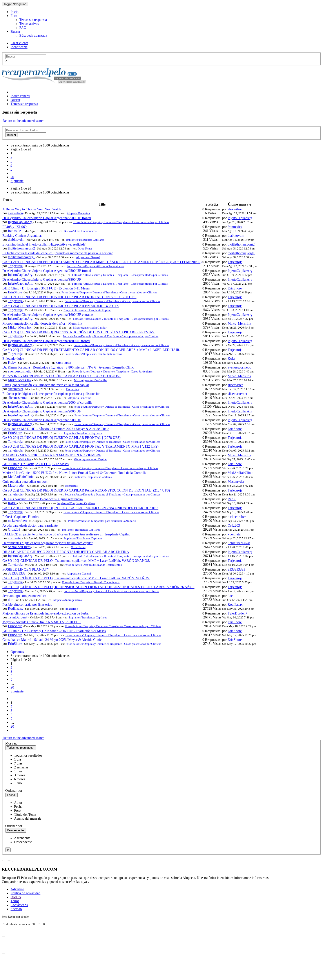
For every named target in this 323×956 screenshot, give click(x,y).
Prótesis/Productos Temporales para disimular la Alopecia (102, 520)
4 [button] (11, 165)
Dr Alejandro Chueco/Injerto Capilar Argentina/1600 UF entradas (47, 314)
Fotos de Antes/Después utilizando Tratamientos (95, 266)
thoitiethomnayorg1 (21, 257)
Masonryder (16, 485)
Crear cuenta (19, 43)
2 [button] (11, 157)
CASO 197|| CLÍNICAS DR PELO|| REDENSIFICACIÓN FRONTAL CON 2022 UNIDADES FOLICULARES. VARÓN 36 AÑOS (98, 587)
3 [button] (11, 161)
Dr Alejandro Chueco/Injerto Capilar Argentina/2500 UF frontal (46, 218)
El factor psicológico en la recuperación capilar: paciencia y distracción (51, 394)
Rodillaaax (15, 608)
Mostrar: (11, 743)
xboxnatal (15, 538)
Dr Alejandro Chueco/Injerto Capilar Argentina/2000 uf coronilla (47, 402)
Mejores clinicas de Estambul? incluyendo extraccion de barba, (45, 613)
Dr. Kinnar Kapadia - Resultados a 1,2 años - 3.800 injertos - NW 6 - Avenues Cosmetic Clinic (68, 367)
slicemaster (15, 389)
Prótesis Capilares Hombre (20, 517)
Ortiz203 (14, 529)
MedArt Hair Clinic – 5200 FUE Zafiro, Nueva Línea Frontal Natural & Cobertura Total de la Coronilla (74, 473)
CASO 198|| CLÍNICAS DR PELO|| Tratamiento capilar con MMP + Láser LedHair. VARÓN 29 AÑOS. (76, 578)
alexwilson (15, 213)
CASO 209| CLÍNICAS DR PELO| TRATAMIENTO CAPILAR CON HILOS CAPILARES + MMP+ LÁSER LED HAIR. (91, 350)
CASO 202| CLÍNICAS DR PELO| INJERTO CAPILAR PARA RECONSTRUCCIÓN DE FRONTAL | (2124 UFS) (86, 490)
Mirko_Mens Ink (19, 327)
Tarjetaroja (15, 266)
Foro (14, 16)
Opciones (17, 652)
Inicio (14, 12)
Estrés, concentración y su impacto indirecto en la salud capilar (45, 385)
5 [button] (11, 169)
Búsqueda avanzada (33, 35)
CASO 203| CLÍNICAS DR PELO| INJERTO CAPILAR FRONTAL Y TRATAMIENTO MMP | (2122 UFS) (80, 446)
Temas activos (29, 23)
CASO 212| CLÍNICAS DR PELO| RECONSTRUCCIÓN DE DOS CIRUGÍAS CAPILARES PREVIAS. (78, 332)
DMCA (16, 897)
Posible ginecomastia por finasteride (27, 604)
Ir (8, 849)
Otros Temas (85, 248)
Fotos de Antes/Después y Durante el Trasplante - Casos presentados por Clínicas (121, 222)
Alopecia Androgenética (67, 600)
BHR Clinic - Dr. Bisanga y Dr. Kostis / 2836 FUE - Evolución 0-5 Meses (54, 631)
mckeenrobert (17, 520)
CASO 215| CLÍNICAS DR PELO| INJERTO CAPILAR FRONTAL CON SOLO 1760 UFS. (69, 297)
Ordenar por (13, 790)
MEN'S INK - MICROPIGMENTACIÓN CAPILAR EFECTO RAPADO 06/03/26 (61, 376)
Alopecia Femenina (78, 213)
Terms (15, 901)
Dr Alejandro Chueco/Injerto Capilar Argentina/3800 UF (41, 279)
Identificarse (19, 47)
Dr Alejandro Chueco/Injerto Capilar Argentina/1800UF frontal (46, 341)
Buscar (16, 31)
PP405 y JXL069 (14, 227)
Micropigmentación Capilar (89, 327)
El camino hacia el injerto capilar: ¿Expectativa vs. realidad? (43, 244)
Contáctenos (19, 905)
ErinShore (15, 292)
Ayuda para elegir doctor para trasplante (30, 525)
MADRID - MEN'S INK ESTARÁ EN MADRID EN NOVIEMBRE (51, 455)
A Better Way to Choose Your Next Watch (31, 209)
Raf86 (12, 503)
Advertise (17, 889)
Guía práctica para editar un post (24, 481)
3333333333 (16, 573)
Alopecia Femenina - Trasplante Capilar (87, 310)
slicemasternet (17, 397)
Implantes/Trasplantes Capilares (85, 239)
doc (10, 600)
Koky (12, 362)
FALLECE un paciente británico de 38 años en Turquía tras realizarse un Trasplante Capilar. (66, 534)
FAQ (22, 27)
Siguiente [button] (17, 181)
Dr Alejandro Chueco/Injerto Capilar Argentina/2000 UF (41, 411)
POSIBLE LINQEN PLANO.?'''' (25, 569)
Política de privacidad (25, 893)
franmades (15, 231)
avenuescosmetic (19, 371)
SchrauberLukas (19, 547)
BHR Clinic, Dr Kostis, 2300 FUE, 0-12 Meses (35, 464)
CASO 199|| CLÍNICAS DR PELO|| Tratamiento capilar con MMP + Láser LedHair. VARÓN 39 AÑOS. (76, 560)
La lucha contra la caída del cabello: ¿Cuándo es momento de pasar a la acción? (57, 253)
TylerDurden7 (17, 617)
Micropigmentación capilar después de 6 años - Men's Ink (42, 323)
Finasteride (71, 608)
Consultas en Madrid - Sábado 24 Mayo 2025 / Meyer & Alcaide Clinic (52, 640)
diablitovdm (16, 239)
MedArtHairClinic (20, 477)
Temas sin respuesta (33, 20)
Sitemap (16, 909)
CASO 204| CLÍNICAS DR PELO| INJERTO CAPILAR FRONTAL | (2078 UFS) (61, 437)
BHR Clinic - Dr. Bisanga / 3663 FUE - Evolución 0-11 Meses (46, 288)
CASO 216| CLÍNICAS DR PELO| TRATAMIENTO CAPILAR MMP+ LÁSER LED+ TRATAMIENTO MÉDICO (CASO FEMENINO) (101, 262)
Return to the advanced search (23, 121)
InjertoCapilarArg (20, 222)
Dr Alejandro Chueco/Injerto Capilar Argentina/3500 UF (41, 420)
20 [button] (12, 177)
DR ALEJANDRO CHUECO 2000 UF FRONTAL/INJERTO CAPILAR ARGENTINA (65, 552)
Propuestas (72, 389)
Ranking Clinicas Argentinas (22, 235)
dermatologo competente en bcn (24, 596)
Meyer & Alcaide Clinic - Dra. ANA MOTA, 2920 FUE (41, 622)
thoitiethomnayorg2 (21, 248)
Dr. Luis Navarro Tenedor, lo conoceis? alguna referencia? (42, 499)
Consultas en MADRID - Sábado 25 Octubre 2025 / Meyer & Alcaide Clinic (55, 429)
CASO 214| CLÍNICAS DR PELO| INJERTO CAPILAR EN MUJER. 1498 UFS (60, 306)
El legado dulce (13, 358)
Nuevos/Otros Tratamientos (80, 231)
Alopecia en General (88, 257)
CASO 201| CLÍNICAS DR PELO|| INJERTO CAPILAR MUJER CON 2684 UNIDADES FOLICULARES (80, 508)
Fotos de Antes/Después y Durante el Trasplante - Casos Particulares (112, 371)
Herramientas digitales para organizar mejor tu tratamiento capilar (47, 543)
